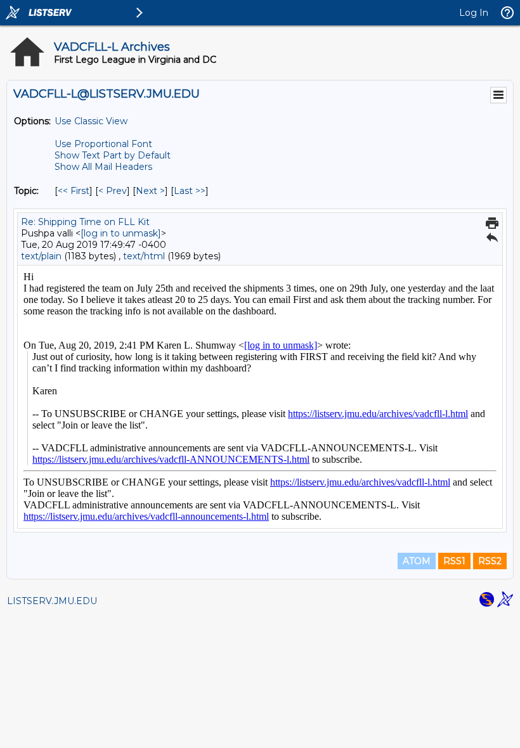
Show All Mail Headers (103, 166)
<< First (73, 191)
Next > (150, 191)
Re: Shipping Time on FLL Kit (85, 222)
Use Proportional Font (103, 144)
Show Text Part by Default (113, 155)
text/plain (41, 256)
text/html (144, 256)
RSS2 (490, 561)
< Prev (112, 191)
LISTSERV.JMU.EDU (52, 601)
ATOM (417, 561)
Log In (473, 12)
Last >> (189, 191)
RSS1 (454, 561)
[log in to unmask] (121, 233)
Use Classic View (91, 121)
